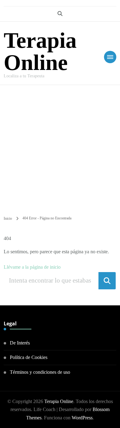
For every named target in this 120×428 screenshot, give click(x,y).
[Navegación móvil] (110, 57)
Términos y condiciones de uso (40, 372)
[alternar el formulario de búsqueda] (60, 13)
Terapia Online (40, 51)
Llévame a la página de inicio (32, 267)
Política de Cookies (28, 357)
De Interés (20, 342)
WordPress (82, 417)
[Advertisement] (60, 148)
